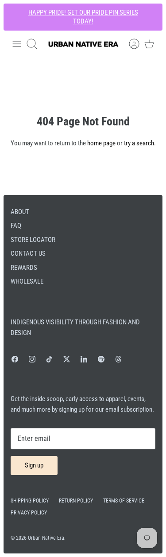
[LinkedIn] (84, 359)
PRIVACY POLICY (29, 513)
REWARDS (24, 268)
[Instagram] (32, 359)
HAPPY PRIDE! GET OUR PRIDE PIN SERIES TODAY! (83, 16)
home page (101, 143)
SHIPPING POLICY (30, 501)
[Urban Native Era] (83, 44)
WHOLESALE (27, 281)
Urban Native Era (46, 538)
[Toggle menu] (17, 44)
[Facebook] (14, 359)
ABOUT (20, 212)
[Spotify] (101, 359)
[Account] (129, 44)
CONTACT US (28, 253)
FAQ (16, 226)
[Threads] (118, 359)
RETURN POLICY (76, 501)
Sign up (34, 465)
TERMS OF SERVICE (123, 501)
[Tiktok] (49, 359)
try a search (139, 143)
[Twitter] (66, 359)
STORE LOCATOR (33, 240)
